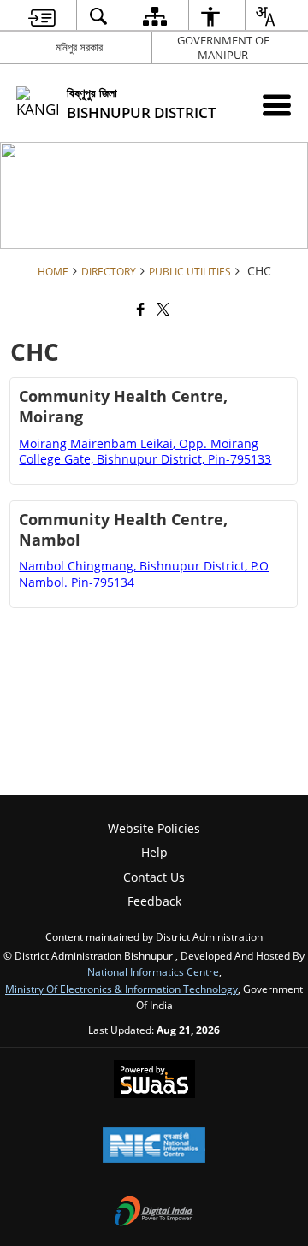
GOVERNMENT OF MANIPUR (223, 47)
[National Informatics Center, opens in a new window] (154, 1146)
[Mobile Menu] (277, 105)
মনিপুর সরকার (79, 47)
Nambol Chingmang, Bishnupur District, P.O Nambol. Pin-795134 (144, 573)
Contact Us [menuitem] (154, 877)
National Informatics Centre (153, 971)
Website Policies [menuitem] (154, 828)
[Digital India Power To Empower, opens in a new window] (154, 1212)
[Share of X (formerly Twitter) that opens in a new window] (161, 309)
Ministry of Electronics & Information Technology (121, 988)
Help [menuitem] (154, 852)
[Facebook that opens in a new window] (139, 309)
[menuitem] (42, 16)
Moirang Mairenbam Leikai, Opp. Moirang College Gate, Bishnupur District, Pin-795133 (145, 451)
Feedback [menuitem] (154, 901)
